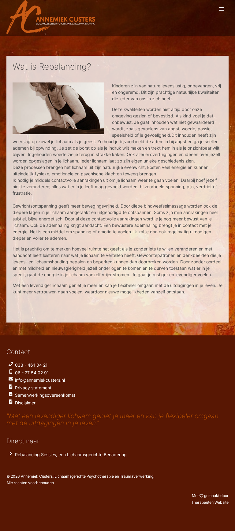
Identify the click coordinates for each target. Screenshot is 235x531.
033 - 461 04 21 (31, 365)
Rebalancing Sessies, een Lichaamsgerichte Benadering (71, 454)
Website (210, 502)
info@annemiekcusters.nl (40, 380)
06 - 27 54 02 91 (32, 372)
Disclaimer (25, 402)
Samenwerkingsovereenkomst (45, 395)
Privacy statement (33, 387)
